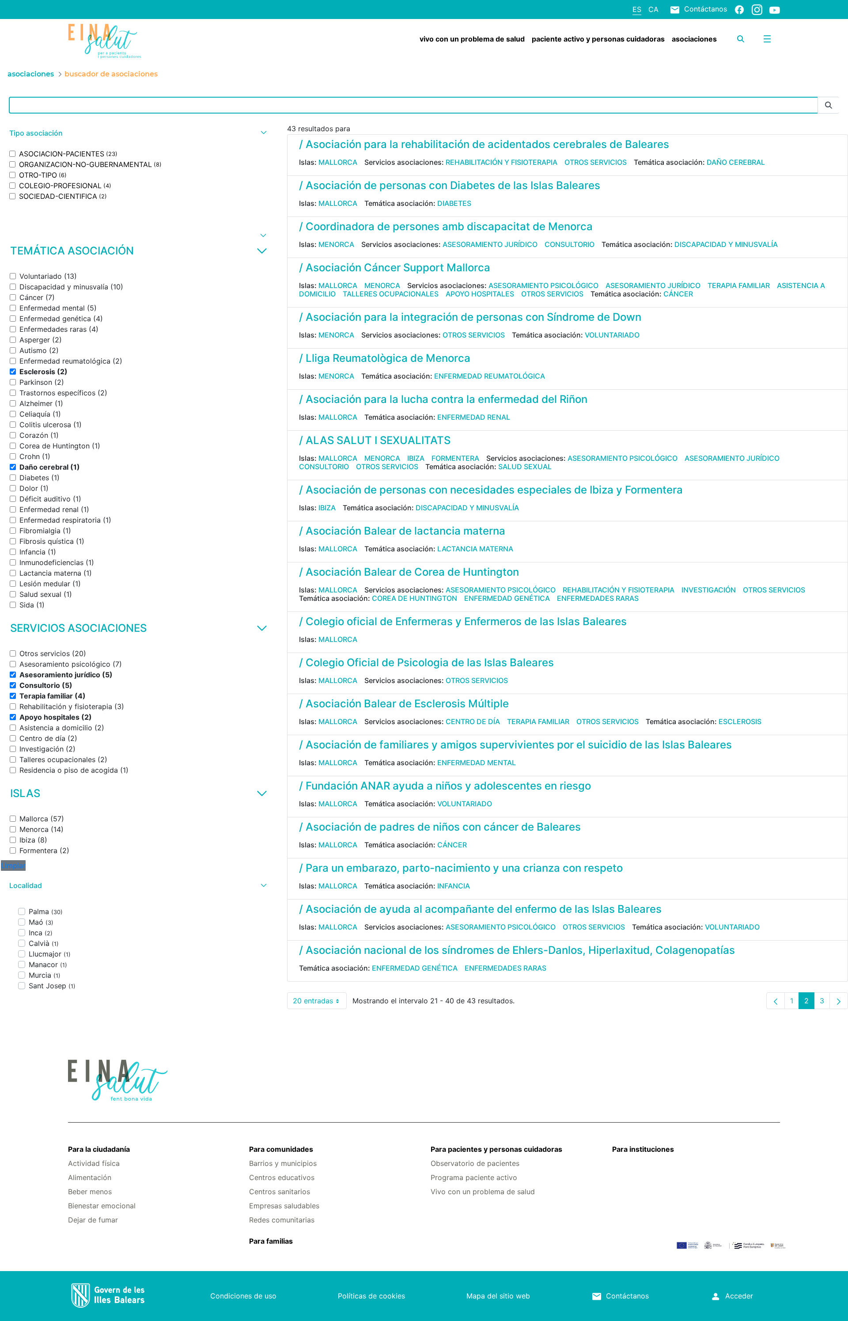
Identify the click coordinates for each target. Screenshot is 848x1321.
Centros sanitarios (279, 1191)
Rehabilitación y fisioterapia (501, 162)
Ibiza (415, 458)
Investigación (708, 589)
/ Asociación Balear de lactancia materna (402, 530)
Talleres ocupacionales (391, 293)
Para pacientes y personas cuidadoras (496, 1149)
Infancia (453, 885)
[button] (136, 133)
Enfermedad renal (473, 417)
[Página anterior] (775, 1000)
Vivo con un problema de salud (483, 1191)
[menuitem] (472, 39)
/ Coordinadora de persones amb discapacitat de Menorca (446, 226)
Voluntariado (612, 334)
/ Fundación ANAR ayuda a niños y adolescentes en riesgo (445, 785)
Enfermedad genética (507, 598)
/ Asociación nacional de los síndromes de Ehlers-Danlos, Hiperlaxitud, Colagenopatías (517, 950)
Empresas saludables (284, 1205)
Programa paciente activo (474, 1177)
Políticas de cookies (371, 1295)
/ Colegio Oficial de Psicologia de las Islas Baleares (426, 662)
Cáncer (678, 293)
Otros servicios (595, 162)
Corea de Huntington (414, 598)
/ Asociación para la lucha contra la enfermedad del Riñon (443, 399)
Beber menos (90, 1191)
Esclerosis (740, 721)
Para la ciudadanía (99, 1149)
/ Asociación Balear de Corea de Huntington (409, 572)
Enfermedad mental (476, 762)
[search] (740, 39)
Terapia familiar (739, 285)
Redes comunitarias (281, 1219)
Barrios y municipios (283, 1163)
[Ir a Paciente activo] (127, 41)
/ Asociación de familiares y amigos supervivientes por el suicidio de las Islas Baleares (515, 744)
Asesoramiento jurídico (490, 244)
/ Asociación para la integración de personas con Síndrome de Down (470, 317)
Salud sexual (525, 466)
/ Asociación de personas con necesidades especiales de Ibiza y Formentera (491, 489)
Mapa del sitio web (498, 1295)
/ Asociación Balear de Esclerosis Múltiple (404, 703)
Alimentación (89, 1177)
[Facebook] (739, 9)
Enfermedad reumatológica (489, 376)
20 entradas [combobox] (320, 1002)
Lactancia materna (475, 548)
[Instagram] (757, 9)
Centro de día (473, 721)
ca (653, 9)
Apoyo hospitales (480, 293)
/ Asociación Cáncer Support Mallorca (394, 267)
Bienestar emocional (102, 1205)
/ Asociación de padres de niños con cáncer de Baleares (440, 826)
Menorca (336, 244)
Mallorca (337, 162)
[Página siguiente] (838, 1000)
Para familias (271, 1241)
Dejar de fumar (93, 1219)
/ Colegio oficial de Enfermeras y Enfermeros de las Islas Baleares (463, 621)
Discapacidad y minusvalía (726, 244)
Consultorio (569, 244)
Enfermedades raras (598, 598)
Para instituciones (643, 1149)
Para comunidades (281, 1149)
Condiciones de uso (243, 1295)
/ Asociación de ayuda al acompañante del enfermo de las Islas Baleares (480, 909)
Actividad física (94, 1163)
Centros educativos (281, 1177)
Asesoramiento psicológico (543, 285)
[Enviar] (829, 105)
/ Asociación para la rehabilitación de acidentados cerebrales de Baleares (484, 144)
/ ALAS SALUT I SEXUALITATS (374, 440)
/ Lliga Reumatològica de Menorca (384, 358)
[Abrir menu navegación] (767, 39)
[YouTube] (774, 9)
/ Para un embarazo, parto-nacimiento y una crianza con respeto (461, 868)
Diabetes (454, 203)
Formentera (455, 458)
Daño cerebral (736, 162)
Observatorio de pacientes (475, 1163)
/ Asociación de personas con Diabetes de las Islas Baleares (449, 185)
